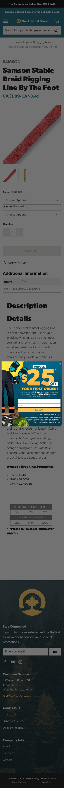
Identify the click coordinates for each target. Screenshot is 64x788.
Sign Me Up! (39, 410)
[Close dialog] (61, 363)
